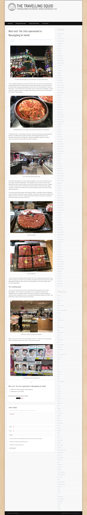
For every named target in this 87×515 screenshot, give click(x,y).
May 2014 (59, 249)
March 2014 (59, 254)
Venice (58, 506)
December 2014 (60, 232)
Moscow (59, 410)
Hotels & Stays (60, 349)
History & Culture (60, 344)
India (58, 352)
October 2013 (60, 266)
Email (11, 431)
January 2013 (59, 286)
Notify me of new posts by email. (17, 444)
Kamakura (59, 371)
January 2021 (59, 58)
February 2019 (60, 109)
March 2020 (59, 77)
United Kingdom (60, 499)
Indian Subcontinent (61, 354)
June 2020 (59, 70)
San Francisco (60, 440)
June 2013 (59, 273)
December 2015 (60, 202)
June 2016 (59, 188)
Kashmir (58, 374)
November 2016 (60, 175)
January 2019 (59, 112)
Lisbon (58, 388)
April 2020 (59, 75)
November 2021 (60, 41)
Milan (58, 405)
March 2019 (59, 107)
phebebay (13, 39)
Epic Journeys (60, 332)
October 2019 (60, 90)
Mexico (58, 401)
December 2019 (60, 85)
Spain (58, 462)
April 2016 (59, 192)
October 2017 (60, 148)
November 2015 (60, 205)
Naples (58, 418)
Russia (58, 437)
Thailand (59, 469)
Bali (58, 298)
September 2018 (60, 121)
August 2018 (59, 124)
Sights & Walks (60, 452)
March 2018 (59, 136)
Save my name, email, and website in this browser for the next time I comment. (26, 438)
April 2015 (59, 222)
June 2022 (59, 36)
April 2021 (59, 53)
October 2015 (60, 207)
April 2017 (59, 163)
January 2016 (59, 200)
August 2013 (59, 271)
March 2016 (59, 195)
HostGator (59, 347)
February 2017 (60, 168)
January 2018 (59, 141)
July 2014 (59, 244)
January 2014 (59, 259)
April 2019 (59, 104)
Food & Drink (37, 39)
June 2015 (59, 217)
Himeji (58, 342)
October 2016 (60, 178)
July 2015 (59, 215)
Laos (58, 383)
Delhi (58, 322)
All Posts (29, 39)
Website (11, 435)
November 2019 (60, 87)
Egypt (58, 330)
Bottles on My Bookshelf (62, 310)
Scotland (59, 442)
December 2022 (60, 33)
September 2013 (60, 268)
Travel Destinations (21, 23)
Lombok (58, 391)
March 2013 (59, 281)
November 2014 (60, 234)
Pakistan (59, 428)
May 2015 (59, 219)
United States (60, 501)
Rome (58, 435)
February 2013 (60, 283)
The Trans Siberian (61, 474)
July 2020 (59, 68)
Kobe (58, 376)
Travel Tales (59, 486)
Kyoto (58, 379)
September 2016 (60, 180)
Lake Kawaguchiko (61, 381)
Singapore (59, 454)
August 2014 (59, 241)
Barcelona (59, 300)
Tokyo (58, 479)
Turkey (58, 489)
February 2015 (60, 227)
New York (59, 420)
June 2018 (59, 129)
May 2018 (59, 131)
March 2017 (59, 166)
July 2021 (59, 45)
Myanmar (59, 415)
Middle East (59, 403)
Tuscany (59, 491)
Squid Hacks (59, 464)
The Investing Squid (61, 472)
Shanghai (59, 447)
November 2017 (60, 146)
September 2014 (60, 239)
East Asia (32, 39)
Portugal (59, 430)
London (58, 393)
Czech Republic (60, 320)
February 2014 (60, 256)
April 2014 (59, 251)
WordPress (77, 513)
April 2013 (59, 278)
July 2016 (59, 185)
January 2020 (59, 82)
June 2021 (59, 48)
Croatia (58, 317)
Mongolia (59, 408)
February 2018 (60, 139)
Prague (58, 432)
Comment (11, 414)
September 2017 (60, 151)
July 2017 (59, 156)
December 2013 (60, 261)
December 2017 (60, 144)
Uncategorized (60, 496)
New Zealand (60, 423)
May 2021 (59, 50)
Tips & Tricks (45, 23)
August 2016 (59, 183)
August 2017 (59, 153)
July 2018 (59, 126)
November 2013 (60, 264)
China (58, 315)
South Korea (42, 39)
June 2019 (59, 99)
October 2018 (60, 119)
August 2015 (59, 212)
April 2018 (59, 134)
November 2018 (60, 117)
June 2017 (59, 158)
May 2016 (59, 190)
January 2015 (59, 229)
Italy (58, 364)
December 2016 (60, 173)
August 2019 (59, 95)
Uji (57, 494)
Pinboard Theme (70, 513)
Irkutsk (58, 359)
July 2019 (59, 97)
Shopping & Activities (61, 450)
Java (58, 369)
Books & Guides (60, 305)
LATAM (58, 386)
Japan (58, 366)
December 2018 (60, 114)
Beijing (58, 303)
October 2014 (60, 237)
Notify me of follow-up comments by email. (19, 441)
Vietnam (59, 508)
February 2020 (60, 80)
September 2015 (60, 210)
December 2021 (60, 38)
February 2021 (60, 55)
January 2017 (59, 170)
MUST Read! (59, 413)
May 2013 (59, 276)
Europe (58, 334)
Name (11, 427)
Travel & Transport (61, 481)
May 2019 (59, 102)
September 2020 (60, 63)
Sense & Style (60, 445)
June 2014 (59, 246)
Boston (58, 307)
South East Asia (60, 457)
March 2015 (59, 224)
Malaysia (59, 398)
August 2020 (59, 65)
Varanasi (59, 503)
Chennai (59, 312)
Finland (58, 337)
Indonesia (59, 357)
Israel (58, 361)
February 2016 (60, 197)
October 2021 (60, 43)
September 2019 (60, 92)
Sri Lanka (59, 467)
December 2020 (60, 60)
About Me (10, 23)
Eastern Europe (60, 327)
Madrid (58, 396)
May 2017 (59, 161)
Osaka (58, 425)
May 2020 (59, 72)
